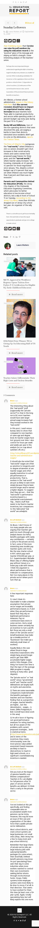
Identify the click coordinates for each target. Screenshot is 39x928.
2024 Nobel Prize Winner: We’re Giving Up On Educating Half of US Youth (19, 343)
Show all (30, 23)
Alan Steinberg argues (13, 46)
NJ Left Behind (15, 520)
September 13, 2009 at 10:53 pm (18, 403)
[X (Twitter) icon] (16, 2)
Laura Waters (13, 31)
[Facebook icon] (13, 2)
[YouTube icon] (18, 2)
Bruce (12, 401)
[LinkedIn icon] (21, 2)
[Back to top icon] (19, 910)
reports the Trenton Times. (18, 138)
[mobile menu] (36, 8)
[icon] (26, 2)
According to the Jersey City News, (17, 199)
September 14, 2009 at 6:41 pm (18, 591)
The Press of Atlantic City (14, 144)
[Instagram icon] (23, 2)
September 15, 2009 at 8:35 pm (18, 802)
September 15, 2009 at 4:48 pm (18, 769)
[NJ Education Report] (19, 10)
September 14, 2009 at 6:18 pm (18, 522)
